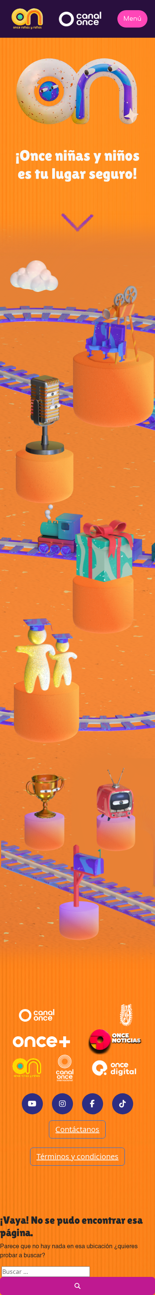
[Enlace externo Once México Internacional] (64, 1068)
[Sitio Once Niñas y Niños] (27, 1068)
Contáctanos (77, 1129)
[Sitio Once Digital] (115, 1068)
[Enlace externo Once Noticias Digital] (115, 1041)
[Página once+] (41, 1041)
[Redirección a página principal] (27, 19)
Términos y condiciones (77, 1156)
